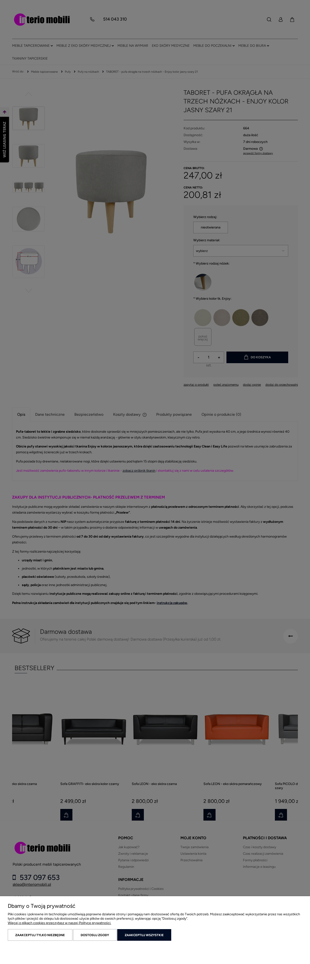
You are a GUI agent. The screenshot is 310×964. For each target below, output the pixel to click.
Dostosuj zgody (95, 935)
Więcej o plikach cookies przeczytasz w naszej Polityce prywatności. (59, 923)
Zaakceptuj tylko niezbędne (40, 935)
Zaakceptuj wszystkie (144, 935)
